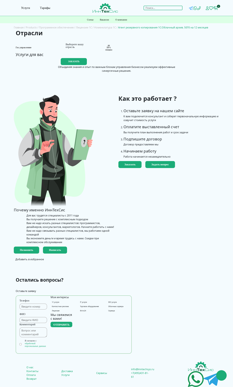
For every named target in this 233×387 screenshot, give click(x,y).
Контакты (32, 371)
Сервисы (101, 373)
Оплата (31, 375)
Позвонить (26, 249)
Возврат (31, 378)
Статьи (90, 20)
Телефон (24, 300)
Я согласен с (35, 343)
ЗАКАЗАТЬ (73, 61)
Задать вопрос (160, 164)
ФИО (22, 314)
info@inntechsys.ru (142, 369)
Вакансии (104, 20)
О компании (121, 20)
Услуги (25, 8)
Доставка (67, 371)
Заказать (130, 164)
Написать (55, 249)
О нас (29, 367)
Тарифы (45, 8)
